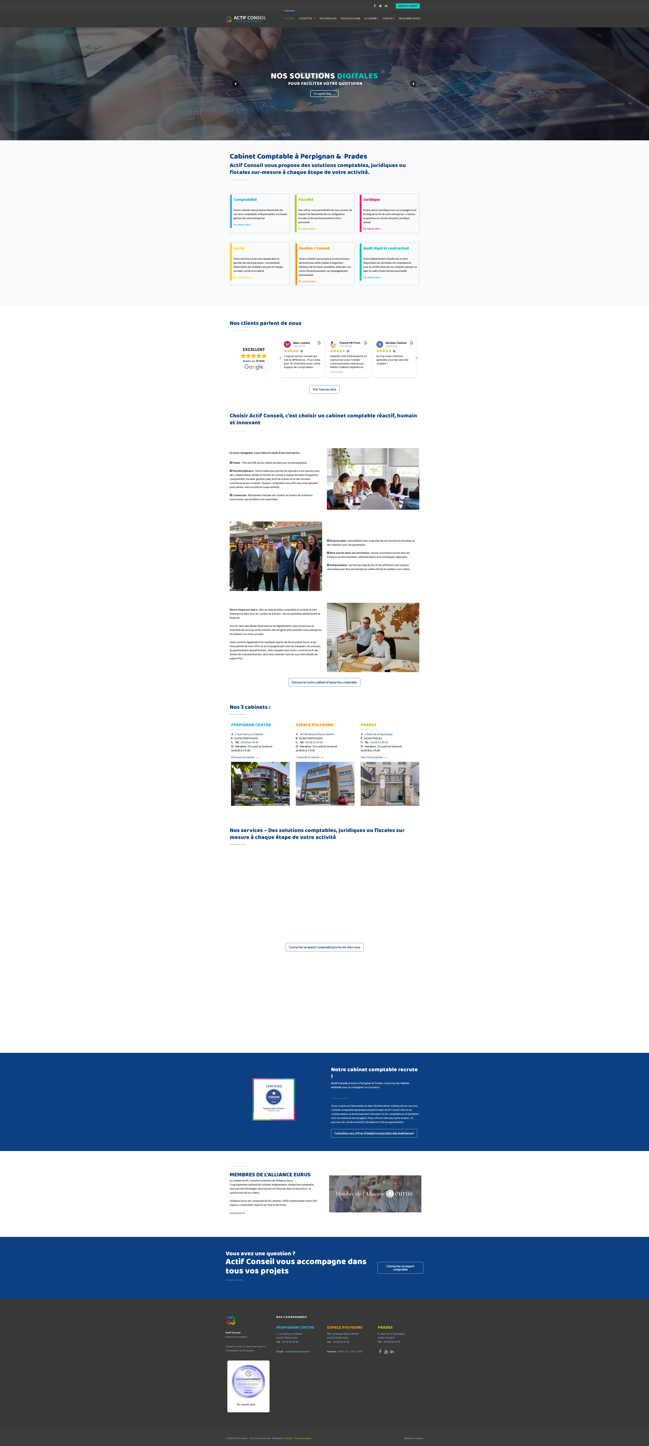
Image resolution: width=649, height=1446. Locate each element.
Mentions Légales (413, 1438)
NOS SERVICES (328, 18)
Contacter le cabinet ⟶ (310, 757)
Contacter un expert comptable (400, 1267)
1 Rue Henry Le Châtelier (249, 734)
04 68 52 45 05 (314, 742)
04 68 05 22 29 (389, 1342)
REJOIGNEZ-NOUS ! (410, 18)
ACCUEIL (290, 18)
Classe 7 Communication (298, 1438)
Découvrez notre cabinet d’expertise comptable (324, 682)
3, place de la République (391, 1333)
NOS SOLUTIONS (350, 18)
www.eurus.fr (237, 1212)
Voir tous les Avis (324, 389)
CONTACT (389, 18)
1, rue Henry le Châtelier (289, 1333)
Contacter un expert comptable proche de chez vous (324, 947)
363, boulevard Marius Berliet (342, 1333)
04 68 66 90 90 (249, 742)
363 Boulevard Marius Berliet (317, 734)
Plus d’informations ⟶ (374, 757)
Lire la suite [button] (336, 372)
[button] (416, 357)
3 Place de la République (379, 734)
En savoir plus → (244, 224)
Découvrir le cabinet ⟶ (245, 757)
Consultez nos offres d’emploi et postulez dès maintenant (374, 1133)
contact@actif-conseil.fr (293, 1351)
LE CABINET (371, 18)
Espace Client (407, 6)
